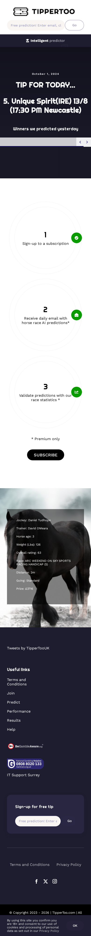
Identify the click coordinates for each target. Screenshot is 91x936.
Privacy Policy (49, 931)
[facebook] (36, 881)
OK (75, 925)
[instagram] (54, 881)
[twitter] (45, 881)
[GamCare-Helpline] (25, 760)
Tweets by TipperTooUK (28, 648)
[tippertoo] (45, 9)
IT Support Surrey (23, 775)
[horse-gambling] (25, 745)
